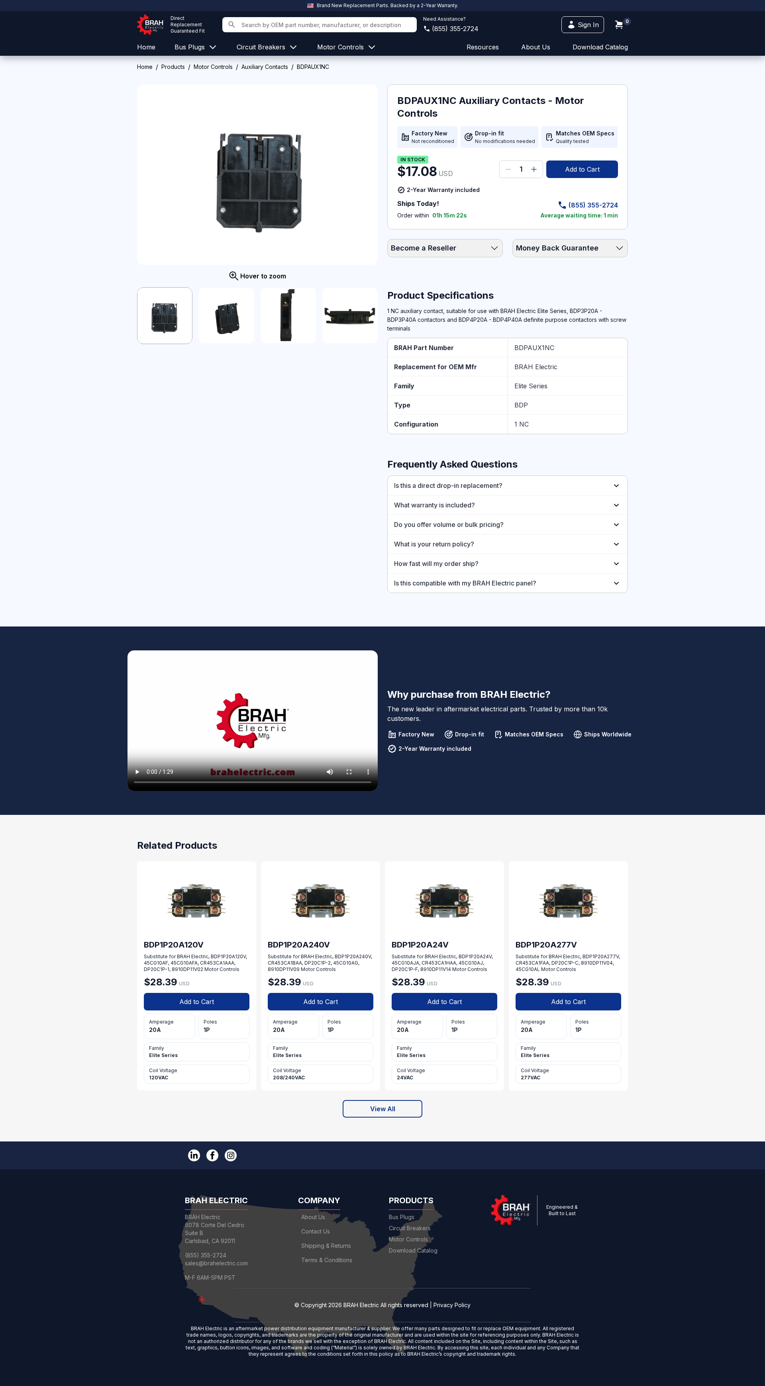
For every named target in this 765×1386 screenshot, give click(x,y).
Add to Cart (582, 169)
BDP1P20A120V (228, 956)
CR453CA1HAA (439, 963)
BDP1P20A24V (475, 956)
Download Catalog (600, 47)
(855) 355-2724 (455, 29)
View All (382, 1109)
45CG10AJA (405, 963)
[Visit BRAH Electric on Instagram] (231, 1155)
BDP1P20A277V (601, 956)
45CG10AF (156, 963)
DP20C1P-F (405, 969)
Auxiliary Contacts (264, 66)
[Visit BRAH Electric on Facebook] (212, 1155)
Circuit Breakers (410, 1228)
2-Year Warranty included (443, 189)
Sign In (588, 25)
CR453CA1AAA (217, 963)
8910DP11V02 (187, 969)
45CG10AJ (471, 963)
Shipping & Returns (326, 1245)
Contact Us (315, 1231)
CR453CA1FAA (532, 963)
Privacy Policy (452, 1305)
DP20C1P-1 (156, 969)
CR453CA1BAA (285, 963)
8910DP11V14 (435, 969)
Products (173, 66)
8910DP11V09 (284, 969)
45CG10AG (345, 963)
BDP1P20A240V (353, 956)
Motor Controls (213, 66)
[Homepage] (150, 24)
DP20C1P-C (565, 963)
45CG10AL (528, 969)
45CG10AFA (184, 963)
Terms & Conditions (326, 1260)
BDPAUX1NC (534, 348)
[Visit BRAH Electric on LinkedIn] (194, 1155)
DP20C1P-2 (317, 963)
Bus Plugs (401, 1217)
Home (145, 66)
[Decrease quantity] (508, 169)
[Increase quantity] (534, 169)
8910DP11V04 (597, 963)
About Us (313, 1217)
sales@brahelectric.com (216, 1263)
